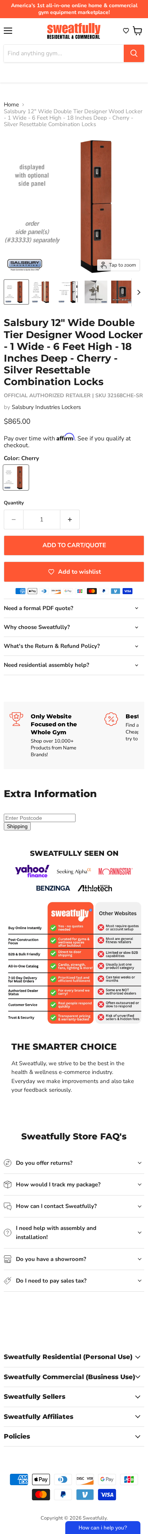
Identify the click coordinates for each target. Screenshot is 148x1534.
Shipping (17, 826)
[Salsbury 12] (16, 292)
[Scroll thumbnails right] (137, 292)
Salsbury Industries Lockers (46, 407)
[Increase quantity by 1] (70, 519)
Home (11, 104)
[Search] (134, 53)
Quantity (14, 503)
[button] (126, 30)
